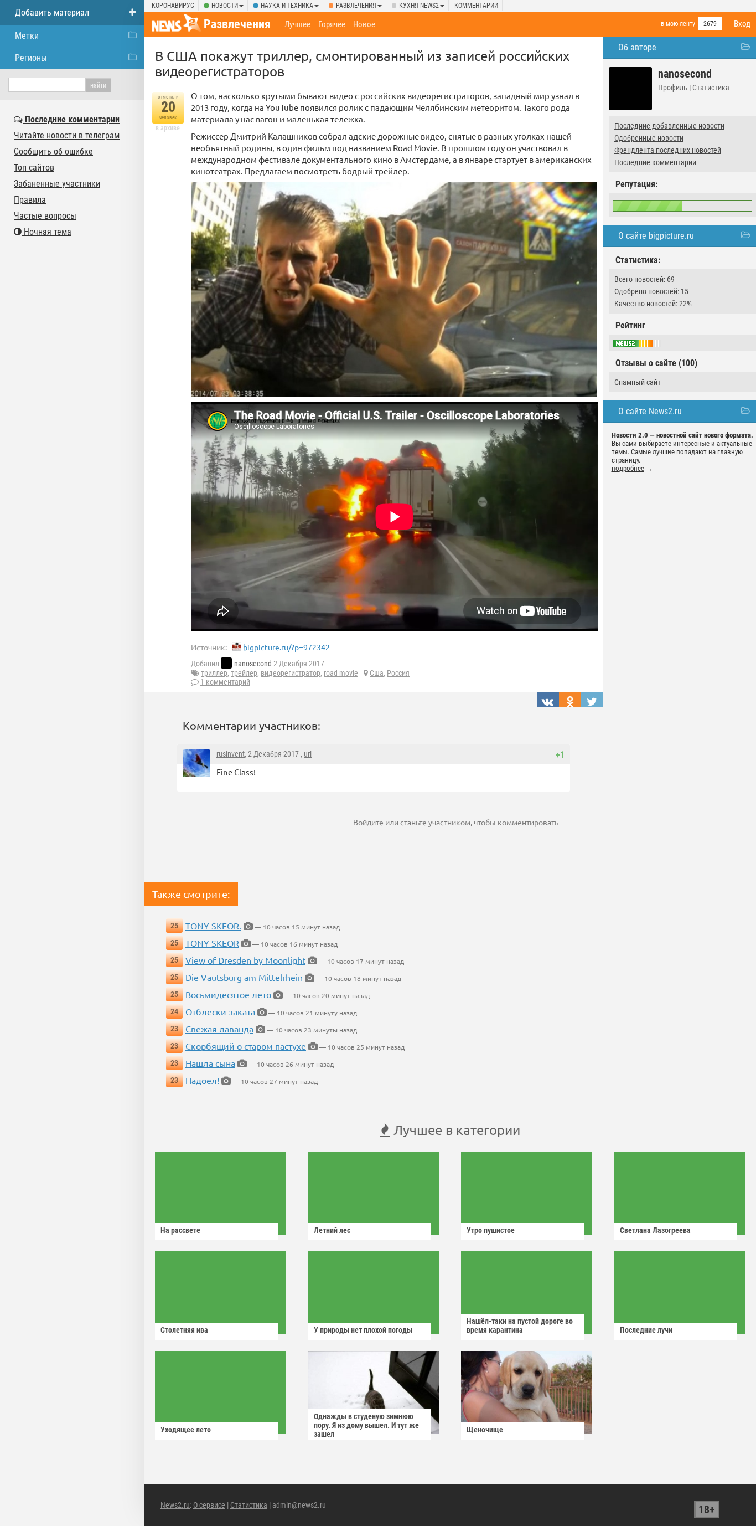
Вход (742, 24)
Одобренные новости (648, 137)
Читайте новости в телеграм (67, 135)
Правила (30, 199)
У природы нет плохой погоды (363, 1329)
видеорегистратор (290, 673)
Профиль (672, 87)
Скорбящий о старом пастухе (245, 1045)
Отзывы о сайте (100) (656, 363)
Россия (398, 673)
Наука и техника (287, 5)
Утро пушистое (491, 1230)
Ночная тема (46, 232)
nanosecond (253, 663)
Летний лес (332, 1230)
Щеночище (485, 1429)
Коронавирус (173, 5)
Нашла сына (210, 1062)
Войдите (368, 822)
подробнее (628, 468)
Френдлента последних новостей (667, 150)
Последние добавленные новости (669, 125)
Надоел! (202, 1080)
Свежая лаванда (219, 1028)
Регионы (31, 58)
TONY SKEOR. (213, 925)
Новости (224, 5)
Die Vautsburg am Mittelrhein (244, 977)
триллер (214, 673)
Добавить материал (52, 12)
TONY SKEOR (212, 942)
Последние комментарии (655, 162)
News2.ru (175, 1505)
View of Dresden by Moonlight (245, 959)
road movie (341, 673)
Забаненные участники (57, 183)
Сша (377, 673)
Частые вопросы (45, 215)
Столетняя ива (184, 1329)
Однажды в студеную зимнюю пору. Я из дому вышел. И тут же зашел (366, 1425)
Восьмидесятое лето (228, 994)
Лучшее (297, 24)
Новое (364, 24)
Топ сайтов (34, 167)
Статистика (710, 87)
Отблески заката (220, 1011)
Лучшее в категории (455, 1130)
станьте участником (435, 822)
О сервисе (209, 1505)
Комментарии (476, 5)
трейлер (244, 673)
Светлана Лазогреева (655, 1230)
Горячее (331, 24)
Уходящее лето (185, 1429)
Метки (27, 35)
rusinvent (230, 753)
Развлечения (356, 5)
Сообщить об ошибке (53, 151)
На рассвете (180, 1230)
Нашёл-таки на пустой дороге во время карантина (520, 1325)
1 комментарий (225, 681)
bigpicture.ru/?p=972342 (286, 647)
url (308, 753)
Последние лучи (646, 1329)
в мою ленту (678, 24)
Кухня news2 (419, 5)
